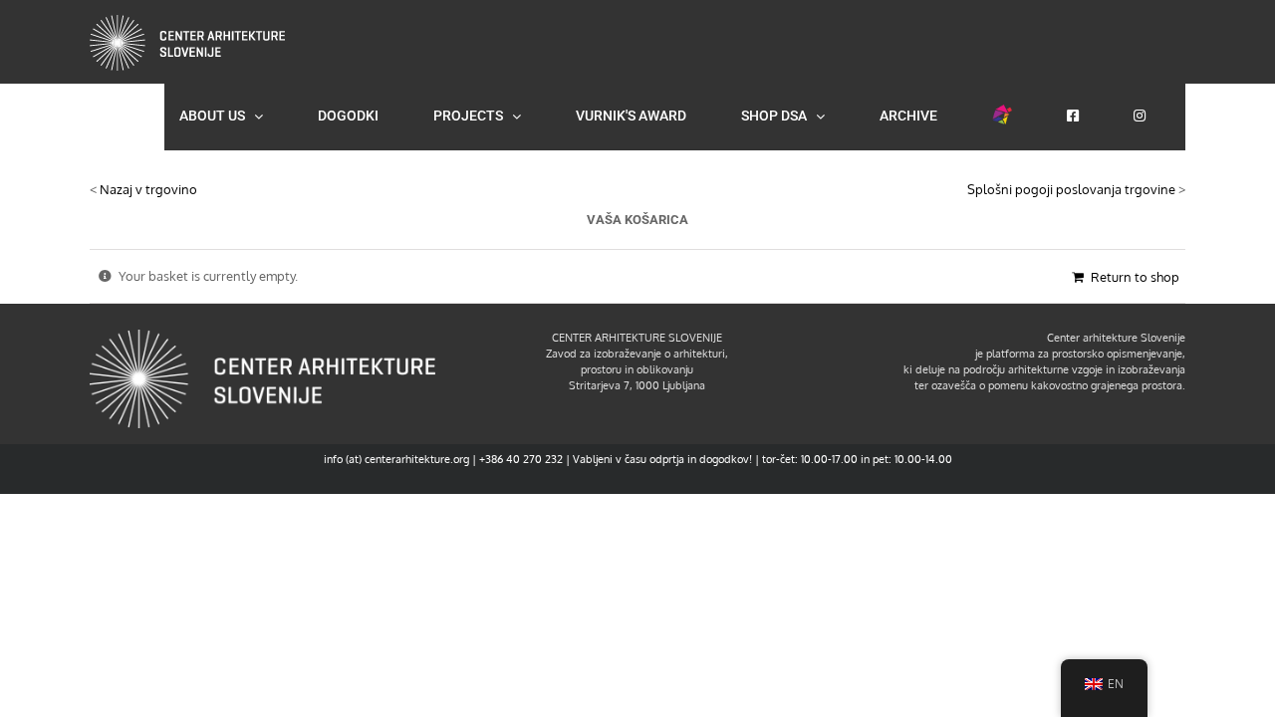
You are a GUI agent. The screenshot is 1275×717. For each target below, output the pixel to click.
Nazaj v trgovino (148, 189)
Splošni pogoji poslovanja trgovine (1071, 189)
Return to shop (1135, 277)
